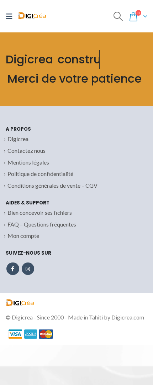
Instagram (28, 268)
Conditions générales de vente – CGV (52, 185)
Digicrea (17, 138)
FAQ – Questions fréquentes (41, 224)
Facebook (12, 268)
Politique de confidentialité (40, 173)
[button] (11, 16)
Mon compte (23, 235)
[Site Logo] (32, 16)
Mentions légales (28, 162)
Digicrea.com (127, 317)
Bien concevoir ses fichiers (39, 212)
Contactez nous (26, 150)
